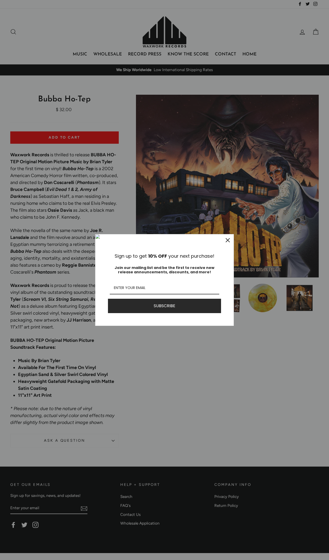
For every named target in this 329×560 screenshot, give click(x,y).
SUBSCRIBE (164, 306)
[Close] (228, 240)
